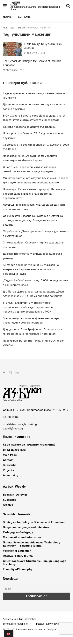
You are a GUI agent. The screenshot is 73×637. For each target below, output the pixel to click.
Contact (8, 459)
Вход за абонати (14, 449)
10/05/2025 (32, 53)
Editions (24, 16)
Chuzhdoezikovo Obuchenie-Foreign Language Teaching (34, 562)
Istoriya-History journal (18, 555)
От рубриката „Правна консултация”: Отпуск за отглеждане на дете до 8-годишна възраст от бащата (33, 220)
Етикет (21, 27)
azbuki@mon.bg (13, 428)
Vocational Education (17, 550)
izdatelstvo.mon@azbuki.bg (20, 424)
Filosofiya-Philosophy (17, 569)
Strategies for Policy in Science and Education (34, 522)
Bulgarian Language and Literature (26, 527)
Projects (8, 470)
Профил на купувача (46, 623)
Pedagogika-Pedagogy (18, 532)
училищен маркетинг (39, 27)
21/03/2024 (11, 70)
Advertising (10, 475)
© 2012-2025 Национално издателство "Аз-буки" (30, 629)
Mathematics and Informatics (22, 537)
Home (7, 16)
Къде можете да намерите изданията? (29, 444)
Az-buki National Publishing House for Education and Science (35, 8)
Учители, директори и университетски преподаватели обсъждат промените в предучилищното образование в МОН (28, 307)
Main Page (8, 27)
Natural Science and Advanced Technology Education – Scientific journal (31, 544)
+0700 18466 (11, 417)
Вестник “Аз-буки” (15, 494)
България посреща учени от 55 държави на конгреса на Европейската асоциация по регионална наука (31, 269)
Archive (8, 504)
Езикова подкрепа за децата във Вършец (29, 126)
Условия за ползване (15, 623)
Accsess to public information (19, 619)
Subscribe (9, 465)
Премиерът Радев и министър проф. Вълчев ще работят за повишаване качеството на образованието (34, 194)
